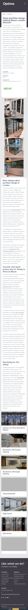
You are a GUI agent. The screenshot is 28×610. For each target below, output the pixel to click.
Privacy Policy (5, 574)
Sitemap (3, 584)
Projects (9, 14)
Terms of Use (4, 576)
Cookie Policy (4, 580)
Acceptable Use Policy (7, 578)
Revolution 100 (7, 286)
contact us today (9, 566)
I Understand (15, 609)
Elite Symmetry (20, 312)
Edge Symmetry (16, 209)
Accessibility (4, 582)
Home (4, 14)
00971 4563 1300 (7, 590)
